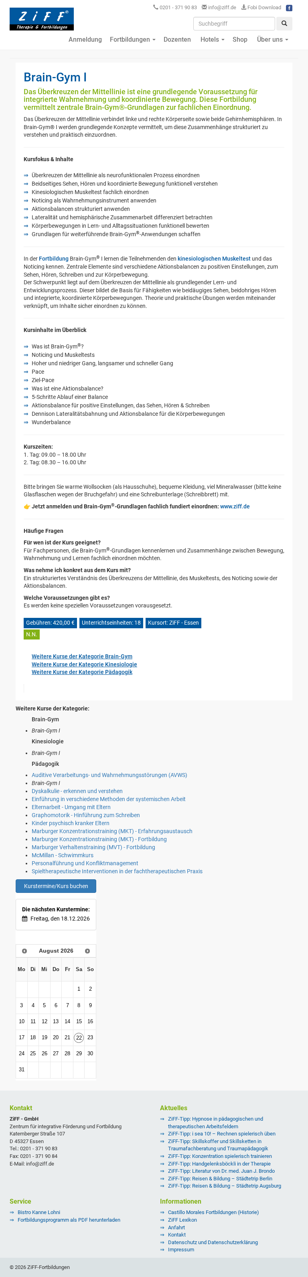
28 (67, 1053)
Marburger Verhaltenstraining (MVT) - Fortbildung (93, 847)
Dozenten (177, 39)
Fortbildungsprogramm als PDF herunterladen (69, 1220)
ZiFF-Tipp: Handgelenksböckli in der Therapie (219, 1164)
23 (90, 1037)
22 (79, 1038)
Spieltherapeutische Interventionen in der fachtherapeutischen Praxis (117, 871)
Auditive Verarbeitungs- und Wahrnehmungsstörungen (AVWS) (109, 775)
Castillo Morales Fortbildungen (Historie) (213, 1212)
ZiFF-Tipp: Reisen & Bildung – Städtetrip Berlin (220, 1179)
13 (56, 1021)
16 (90, 1021)
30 (90, 1053)
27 (56, 1053)
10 (21, 1021)
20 (56, 1037)
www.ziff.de (235, 506)
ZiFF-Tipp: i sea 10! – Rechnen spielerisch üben (222, 1134)
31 (21, 1070)
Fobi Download (263, 7)
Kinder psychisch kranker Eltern (70, 823)
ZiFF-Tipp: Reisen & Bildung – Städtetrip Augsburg (224, 1186)
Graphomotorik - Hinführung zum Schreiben (86, 815)
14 (67, 1021)
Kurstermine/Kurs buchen (56, 886)
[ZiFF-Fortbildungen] (42, 22)
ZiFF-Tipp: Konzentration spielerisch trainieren (220, 1156)
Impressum (181, 1250)
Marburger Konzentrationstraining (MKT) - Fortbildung (99, 839)
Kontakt (177, 1235)
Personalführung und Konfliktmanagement (85, 863)
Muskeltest (236, 258)
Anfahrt (176, 1227)
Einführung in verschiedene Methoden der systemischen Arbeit (109, 799)
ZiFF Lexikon (182, 1220)
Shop (240, 39)
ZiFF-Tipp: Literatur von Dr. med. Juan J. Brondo (221, 1171)
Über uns (269, 39)
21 (67, 1037)
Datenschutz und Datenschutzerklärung (213, 1242)
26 (44, 1053)
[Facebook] (289, 7)
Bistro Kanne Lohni (39, 1212)
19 (44, 1037)
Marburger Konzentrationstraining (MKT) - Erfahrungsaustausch (112, 831)
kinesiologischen (199, 258)
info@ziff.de (222, 7)
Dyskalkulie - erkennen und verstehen (77, 791)
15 (79, 1021)
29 (79, 1053)
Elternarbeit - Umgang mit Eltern (71, 807)
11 (33, 1021)
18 (33, 1037)
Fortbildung (54, 258)
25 (33, 1053)
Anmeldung (84, 39)
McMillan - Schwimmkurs (62, 855)
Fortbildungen (131, 39)
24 (21, 1053)
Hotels (210, 39)
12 (44, 1021)
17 (21, 1037)
